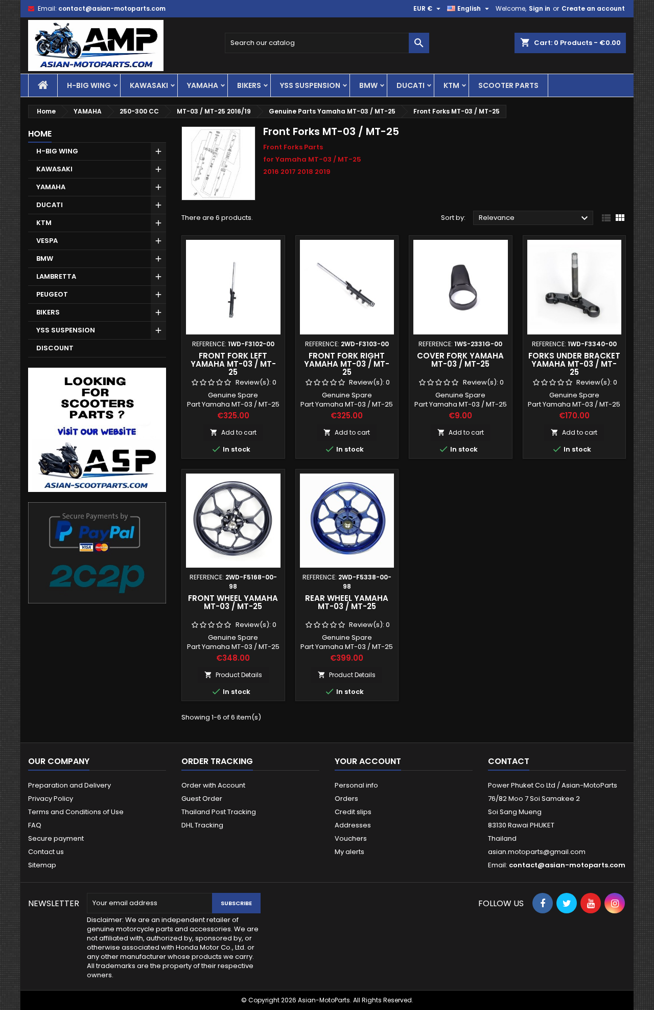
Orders (346, 798)
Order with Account (213, 785)
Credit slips (353, 812)
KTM (451, 85)
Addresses (353, 825)
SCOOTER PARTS (508, 85)
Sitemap (42, 865)
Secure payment (56, 838)
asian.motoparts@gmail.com (537, 852)
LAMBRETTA (56, 276)
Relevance (535, 218)
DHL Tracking (202, 825)
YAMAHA (202, 85)
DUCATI (410, 85)
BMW (368, 85)
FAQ (34, 825)
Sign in (539, 8)
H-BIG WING (89, 85)
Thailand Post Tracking (218, 812)
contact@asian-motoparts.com (112, 8)
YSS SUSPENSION (310, 85)
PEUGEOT (52, 294)
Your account (368, 761)
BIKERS (249, 85)
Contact (508, 761)
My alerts (349, 852)
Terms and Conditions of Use (76, 812)
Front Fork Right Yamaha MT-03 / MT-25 (346, 363)
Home (40, 134)
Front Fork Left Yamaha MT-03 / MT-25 (233, 363)
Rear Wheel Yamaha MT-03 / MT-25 (346, 602)
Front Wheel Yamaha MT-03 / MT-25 (233, 602)
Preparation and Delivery (69, 785)
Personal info (356, 785)
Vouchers (351, 838)
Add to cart (233, 432)
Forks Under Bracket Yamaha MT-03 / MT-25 (574, 363)
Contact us (46, 852)
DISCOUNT (55, 348)
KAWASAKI (149, 85)
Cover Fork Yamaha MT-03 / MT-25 (460, 359)
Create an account (593, 8)
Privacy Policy (50, 798)
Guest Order (201, 798)
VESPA (47, 240)
